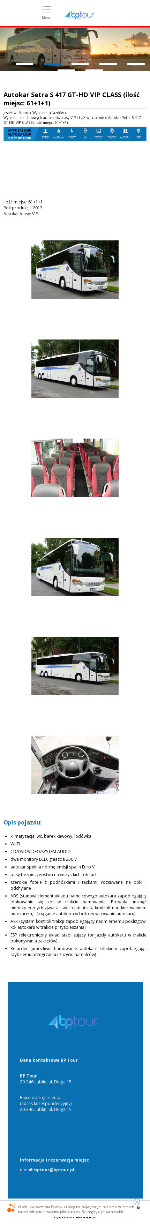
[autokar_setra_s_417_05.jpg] (75, 708)
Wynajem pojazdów (48, 112)
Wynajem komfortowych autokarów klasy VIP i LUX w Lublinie (53, 117)
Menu (47, 17)
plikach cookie (112, 1211)
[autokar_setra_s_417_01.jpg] (75, 311)
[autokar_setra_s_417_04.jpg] (75, 609)
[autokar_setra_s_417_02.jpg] (75, 410)
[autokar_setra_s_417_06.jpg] (75, 807)
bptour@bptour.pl (54, 1170)
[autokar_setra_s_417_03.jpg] (75, 510)
